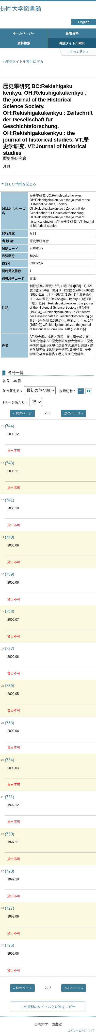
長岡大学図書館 (20, 8)
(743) (9, 463)
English (83, 22)
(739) (9, 574)
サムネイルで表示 (88, 391)
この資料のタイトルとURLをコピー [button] (48, 1007)
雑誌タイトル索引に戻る (24, 61)
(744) (9, 426)
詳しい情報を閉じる (20, 184)
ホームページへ (24, 33)
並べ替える (11, 390)
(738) (9, 611)
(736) (9, 686)
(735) (9, 723)
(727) (9, 908)
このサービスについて (81, 1030)
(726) (9, 945)
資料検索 (23, 43)
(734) (9, 760)
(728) (9, 871)
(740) (9, 537)
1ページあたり (13, 402)
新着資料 (72, 33)
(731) (9, 797)
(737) (9, 648)
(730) (9, 834)
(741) (9, 500)
